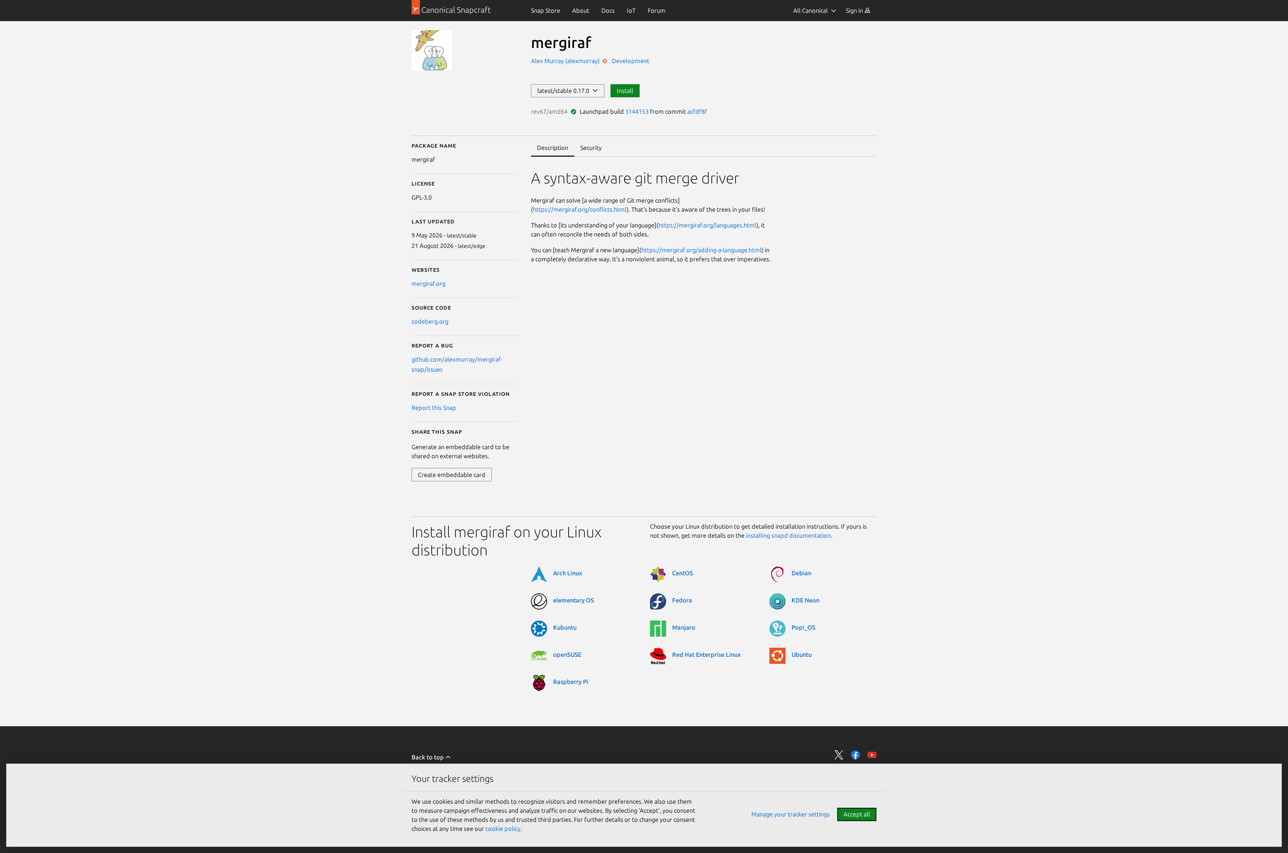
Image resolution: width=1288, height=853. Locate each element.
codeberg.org (430, 321)
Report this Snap (434, 407)
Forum (656, 10)
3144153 (637, 111)
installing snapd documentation (788, 535)
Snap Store (545, 10)
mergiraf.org (428, 283)
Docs (608, 10)
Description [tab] (552, 147)
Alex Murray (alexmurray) (566, 60)
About (580, 10)
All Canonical (810, 10)
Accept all (857, 814)
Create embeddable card (451, 474)
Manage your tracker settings (790, 814)
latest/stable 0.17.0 (564, 90)
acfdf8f (697, 111)
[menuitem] (545, 10)
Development (630, 60)
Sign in (855, 10)
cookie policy (503, 828)
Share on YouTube (871, 754)
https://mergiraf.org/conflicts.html (580, 209)
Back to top (428, 757)
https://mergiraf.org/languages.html (707, 225)
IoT (631, 10)
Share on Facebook (855, 754)
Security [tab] (591, 147)
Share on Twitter (839, 754)
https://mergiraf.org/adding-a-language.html (701, 250)
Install (625, 90)
